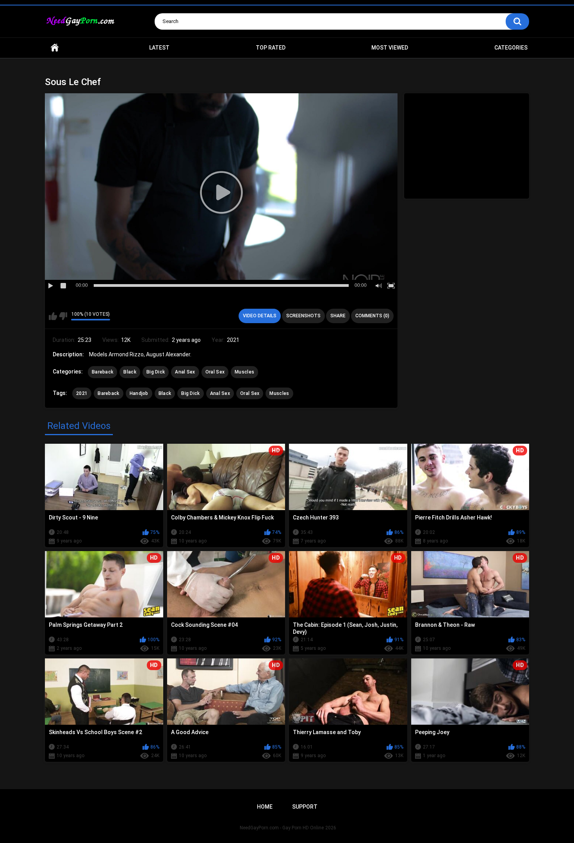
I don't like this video (63, 316)
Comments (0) (372, 315)
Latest (159, 47)
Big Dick (155, 372)
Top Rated (270, 47)
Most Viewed (389, 47)
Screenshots (303, 315)
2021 (81, 393)
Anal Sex (185, 372)
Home (54, 48)
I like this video (53, 316)
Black (129, 372)
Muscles (244, 372)
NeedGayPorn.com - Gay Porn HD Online (282, 828)
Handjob (139, 393)
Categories (511, 47)
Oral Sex (215, 372)
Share (338, 315)
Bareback (102, 372)
